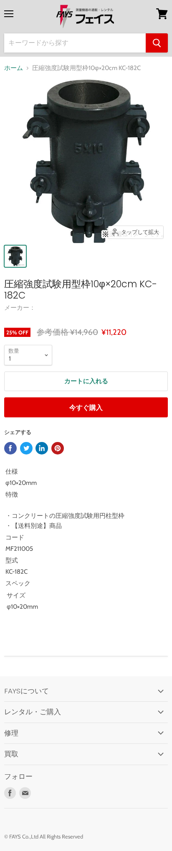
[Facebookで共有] (10, 448)
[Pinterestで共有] (57, 448)
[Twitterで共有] (26, 448)
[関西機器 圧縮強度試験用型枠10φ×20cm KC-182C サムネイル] (15, 256)
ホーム (13, 68)
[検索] (157, 43)
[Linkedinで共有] (41, 448)
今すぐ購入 (86, 408)
